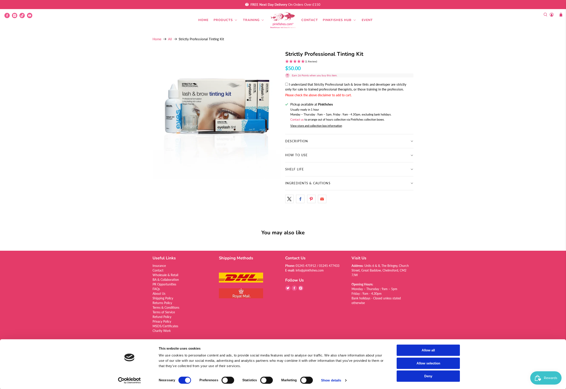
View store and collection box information (316, 125)
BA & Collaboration (166, 279)
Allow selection (428, 363)
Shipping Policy (163, 298)
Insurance (159, 266)
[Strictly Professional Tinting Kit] (217, 115)
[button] (349, 61)
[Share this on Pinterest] (311, 199)
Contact (309, 20)
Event (367, 20)
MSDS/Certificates (165, 326)
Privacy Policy (162, 321)
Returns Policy (162, 303)
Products (223, 20)
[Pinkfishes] (283, 20)
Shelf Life (294, 169)
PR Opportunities (164, 284)
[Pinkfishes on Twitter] (288, 289)
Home (203, 20)
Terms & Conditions (166, 307)
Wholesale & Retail (165, 275)
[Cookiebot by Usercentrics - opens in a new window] (129, 380)
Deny (428, 376)
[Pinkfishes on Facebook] (8, 17)
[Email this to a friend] (322, 199)
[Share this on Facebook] (300, 199)
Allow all (428, 350)
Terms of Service (164, 312)
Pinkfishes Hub (337, 20)
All (170, 39)
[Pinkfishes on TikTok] (23, 17)
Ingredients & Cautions (308, 183)
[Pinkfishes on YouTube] (30, 17)
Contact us (297, 119)
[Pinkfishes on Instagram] (15, 17)
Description (296, 141)
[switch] (228, 380)
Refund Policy (162, 317)
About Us (159, 293)
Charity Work (162, 331)
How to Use (296, 155)
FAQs (156, 289)
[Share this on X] (289, 199)
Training (251, 20)
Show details (331, 380)
